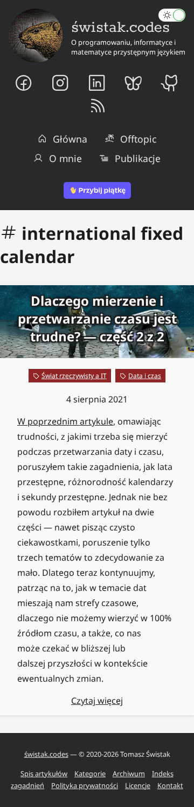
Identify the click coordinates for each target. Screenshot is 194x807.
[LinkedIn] (97, 82)
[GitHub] (171, 82)
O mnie (65, 158)
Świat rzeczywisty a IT (74, 375)
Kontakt (170, 785)
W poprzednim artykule (65, 421)
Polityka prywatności (84, 785)
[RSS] (97, 106)
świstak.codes (46, 754)
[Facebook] (23, 82)
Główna (70, 138)
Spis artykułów (43, 773)
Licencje (137, 785)
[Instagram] (60, 82)
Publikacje (138, 158)
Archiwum (129, 773)
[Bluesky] (133, 82)
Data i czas (144, 375)
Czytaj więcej (97, 701)
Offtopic (138, 138)
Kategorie (90, 773)
